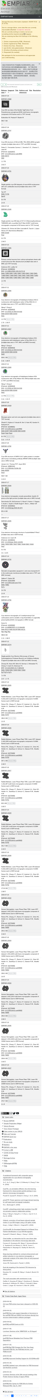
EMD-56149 (13, 629)
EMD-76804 (5, 970)
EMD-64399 (21, 431)
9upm (3, 433)
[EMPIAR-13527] (5, 775)
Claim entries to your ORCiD (13, 1131)
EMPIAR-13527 (6, 770)
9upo (10, 433)
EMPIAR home (7, 17)
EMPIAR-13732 (6, 559)
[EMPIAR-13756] (5, 607)
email (21, 34)
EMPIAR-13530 (6, 855)
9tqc (9, 631)
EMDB (6, 1155)
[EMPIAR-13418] (5, 411)
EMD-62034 (13, 314)
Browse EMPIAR (9, 1121)
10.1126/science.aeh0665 (13, 713)
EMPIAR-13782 (6, 446)
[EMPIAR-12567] (5, 333)
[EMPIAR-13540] (5, 490)
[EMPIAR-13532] (5, 903)
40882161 (11, 466)
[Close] (39, 22)
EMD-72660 (21, 670)
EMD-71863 (34, 275)
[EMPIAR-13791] (5, 177)
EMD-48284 (5, 470)
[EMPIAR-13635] (5, 526)
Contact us (7, 1150)
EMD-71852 (30, 273)
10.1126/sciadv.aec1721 (13, 583)
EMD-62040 (13, 390)
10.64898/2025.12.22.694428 (14, 627)
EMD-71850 (5, 273)
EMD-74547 (13, 544)
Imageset (11, 90)
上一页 (6, 1395)
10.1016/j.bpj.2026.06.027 (13, 508)
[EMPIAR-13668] (5, 104)
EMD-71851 (13, 273)
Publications (8, 1139)
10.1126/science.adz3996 (13, 429)
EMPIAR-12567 (6, 329)
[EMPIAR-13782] (5, 451)
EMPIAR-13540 (6, 486)
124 (31, 1395)
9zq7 (2, 546)
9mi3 (2, 472)
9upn (7, 433)
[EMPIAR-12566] (5, 295)
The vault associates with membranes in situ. (17, 1278)
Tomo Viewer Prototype (11, 1129)
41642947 (11, 152)
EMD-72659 (13, 670)
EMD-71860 (10, 275)
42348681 (11, 427)
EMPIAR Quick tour (10, 1137)
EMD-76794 (5, 885)
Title (16, 90)
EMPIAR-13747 (6, 130)
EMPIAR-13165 (6, 209)
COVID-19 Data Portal (11, 1153)
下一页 (36, 1395)
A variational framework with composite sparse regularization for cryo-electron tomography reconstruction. (18, 1178)
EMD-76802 (5, 1055)
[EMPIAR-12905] (5, 253)
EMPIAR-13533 (6, 940)
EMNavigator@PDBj (10, 1163)
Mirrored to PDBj (10, 319)
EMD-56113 (5, 629)
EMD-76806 (5, 927)
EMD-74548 (21, 544)
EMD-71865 (13, 277)
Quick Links (9, 1117)
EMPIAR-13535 (6, 1025)
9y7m (6, 672)
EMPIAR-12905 (6, 248)
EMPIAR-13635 (6, 521)
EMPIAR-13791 (6, 171)
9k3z (2, 316)
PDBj (5, 1166)
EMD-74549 (30, 544)
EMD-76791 (5, 800)
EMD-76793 (5, 757)
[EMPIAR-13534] (5, 988)
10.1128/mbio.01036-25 (12, 468)
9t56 (2, 158)
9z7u (2, 587)
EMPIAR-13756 (6, 600)
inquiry (28, 34)
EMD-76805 (5, 1012)
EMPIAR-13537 (6, 1068)
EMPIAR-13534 (6, 983)
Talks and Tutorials (10, 1134)
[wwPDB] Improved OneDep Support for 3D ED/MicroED (21, 1358)
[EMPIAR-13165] (5, 214)
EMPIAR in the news (10, 1147)
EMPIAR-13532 (6, 898)
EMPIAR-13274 (6, 645)
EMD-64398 (13, 431)
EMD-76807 (5, 1097)
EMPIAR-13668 (6, 99)
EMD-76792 (5, 842)
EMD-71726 (5, 194)
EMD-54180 (5, 233)
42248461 (11, 540)
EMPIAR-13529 (6, 813)
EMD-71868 (30, 277)
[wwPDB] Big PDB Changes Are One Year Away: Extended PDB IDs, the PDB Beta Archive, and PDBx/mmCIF (18, 1349)
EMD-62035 (5, 352)
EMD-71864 (5, 277)
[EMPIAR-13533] (5, 945)
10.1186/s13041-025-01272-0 (14, 271)
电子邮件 (5, 78)
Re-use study (8, 1142)
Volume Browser (9, 1126)
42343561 (11, 506)
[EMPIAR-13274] (5, 650)
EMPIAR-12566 (6, 291)
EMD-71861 (18, 275)
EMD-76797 (5, 715)
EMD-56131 (21, 629)
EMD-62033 (5, 314)
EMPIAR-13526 (6, 728)
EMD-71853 (21, 273)
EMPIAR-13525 (6, 685)
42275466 (11, 710)
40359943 (11, 309)
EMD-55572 (5, 156)
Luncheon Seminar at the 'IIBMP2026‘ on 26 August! (20, 1331)
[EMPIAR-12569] (5, 371)
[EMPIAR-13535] (5, 1031)
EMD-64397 (5, 431)
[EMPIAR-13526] (5, 733)
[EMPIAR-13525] (5, 690)
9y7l (2, 672)
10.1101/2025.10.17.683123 (14, 668)
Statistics (6, 1145)
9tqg (5, 631)
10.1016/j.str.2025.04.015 (13, 311)
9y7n (10, 672)
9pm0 (3, 196)
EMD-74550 (5, 544)
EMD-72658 (5, 670)
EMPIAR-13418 (6, 405)
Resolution (37, 90)
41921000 (11, 580)
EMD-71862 (26, 275)
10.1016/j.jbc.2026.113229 (13, 542)
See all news (9, 1391)
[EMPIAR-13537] (5, 1073)
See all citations (10, 1291)
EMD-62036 (13, 352)
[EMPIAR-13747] (5, 136)
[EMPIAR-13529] (5, 818)
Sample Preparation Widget (13, 1123)
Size (30, 90)
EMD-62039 (5, 390)
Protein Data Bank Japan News (15, 1296)
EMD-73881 (5, 585)
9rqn (2, 235)
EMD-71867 (21, 277)
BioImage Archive (9, 1158)
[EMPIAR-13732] (5, 564)
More (39, 84)
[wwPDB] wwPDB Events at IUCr (13, 1324)
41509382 (11, 625)
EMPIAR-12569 (6, 367)
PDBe (5, 1161)
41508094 (11, 269)
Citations (8, 1171)
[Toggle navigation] (39, 16)
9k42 (2, 392)
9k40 (2, 354)
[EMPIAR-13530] (5, 860)
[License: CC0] (5, 1113)
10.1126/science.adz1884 (13, 154)
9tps (2, 631)
